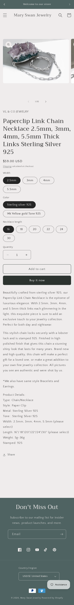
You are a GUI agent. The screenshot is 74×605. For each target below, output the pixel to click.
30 (9, 238)
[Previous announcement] (4, 4)
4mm (46, 180)
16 (8, 229)
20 (35, 229)
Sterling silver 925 (19, 204)
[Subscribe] (61, 534)
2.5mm (11, 180)
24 (61, 229)
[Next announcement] (69, 4)
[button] (5, 15)
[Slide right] (45, 101)
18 (21, 229)
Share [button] (11, 454)
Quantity (8, 247)
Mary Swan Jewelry (30, 598)
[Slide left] (28, 101)
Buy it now (37, 280)
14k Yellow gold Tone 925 (24, 213)
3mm (30, 180)
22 (48, 229)
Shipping (7, 166)
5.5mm (12, 189)
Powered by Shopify (52, 598)
